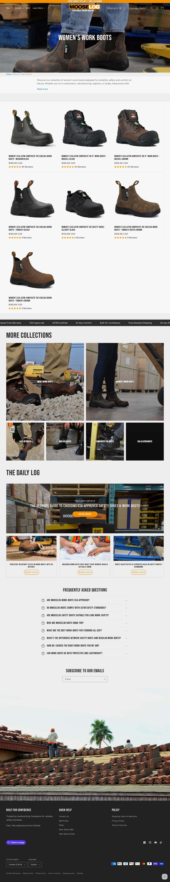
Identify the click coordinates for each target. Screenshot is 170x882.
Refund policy (28, 873)
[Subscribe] (104, 679)
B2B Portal (63, 821)
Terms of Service (119, 825)
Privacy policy (41, 873)
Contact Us (64, 816)
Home (8, 74)
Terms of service (54, 873)
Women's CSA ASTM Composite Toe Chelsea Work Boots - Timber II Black (30, 228)
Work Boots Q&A (66, 829)
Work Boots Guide (67, 834)
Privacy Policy (118, 821)
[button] (9, 8)
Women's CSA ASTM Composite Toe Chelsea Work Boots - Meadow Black (30, 158)
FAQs (61, 825)
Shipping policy (69, 873)
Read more (42, 89)
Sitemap (80, 873)
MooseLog (17, 873)
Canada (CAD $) (15, 864)
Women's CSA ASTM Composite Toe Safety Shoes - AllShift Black (83, 228)
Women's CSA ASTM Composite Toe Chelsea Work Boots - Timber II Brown (30, 299)
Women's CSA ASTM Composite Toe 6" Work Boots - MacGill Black (84, 158)
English (34, 864)
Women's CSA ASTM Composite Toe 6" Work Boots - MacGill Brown (136, 158)
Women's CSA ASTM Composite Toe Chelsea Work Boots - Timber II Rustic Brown (136, 228)
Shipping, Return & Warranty (124, 816)
